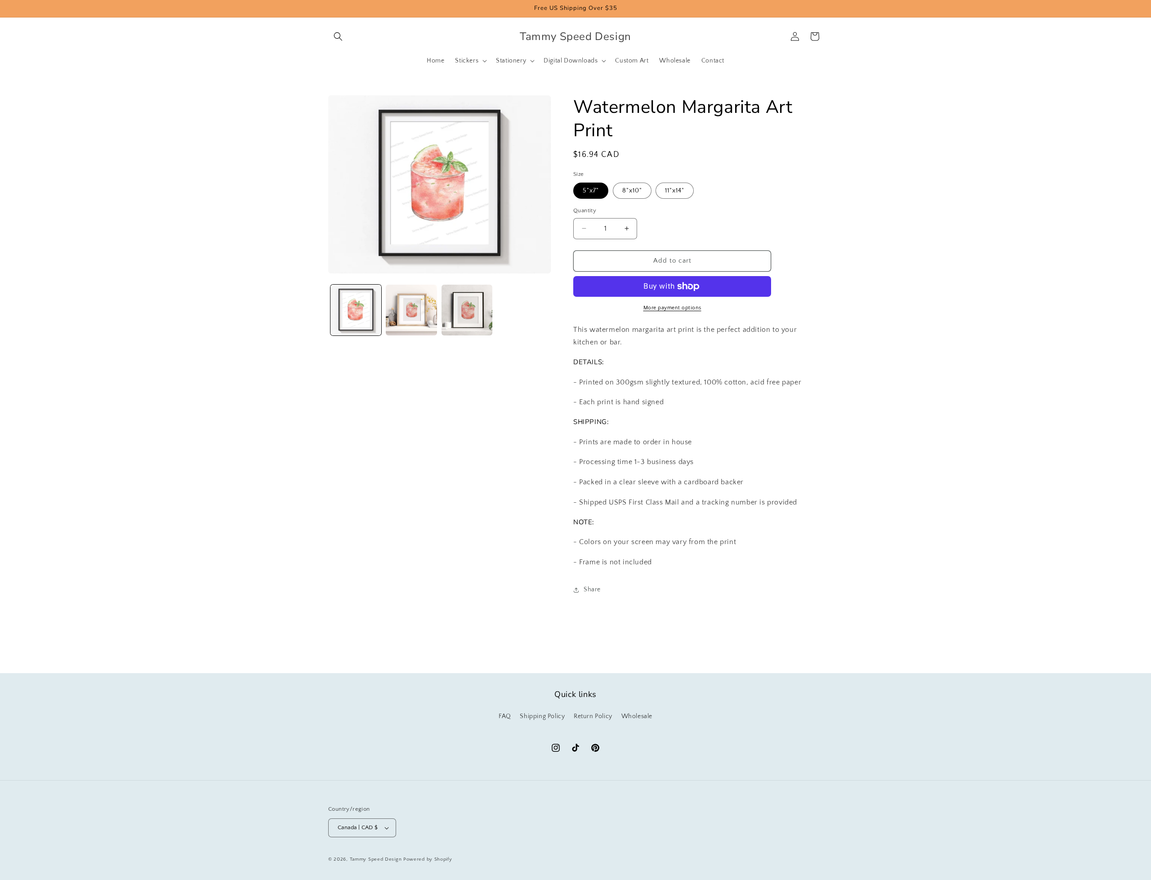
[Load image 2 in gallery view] (411, 310)
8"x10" (632, 190)
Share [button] (592, 589)
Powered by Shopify (427, 859)
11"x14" (674, 190)
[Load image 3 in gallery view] (467, 310)
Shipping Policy (542, 716)
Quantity (584, 210)
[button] (338, 36)
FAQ (505, 716)
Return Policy (593, 716)
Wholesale (636, 716)
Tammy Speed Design (376, 859)
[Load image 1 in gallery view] (355, 310)
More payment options (672, 308)
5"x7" (591, 190)
